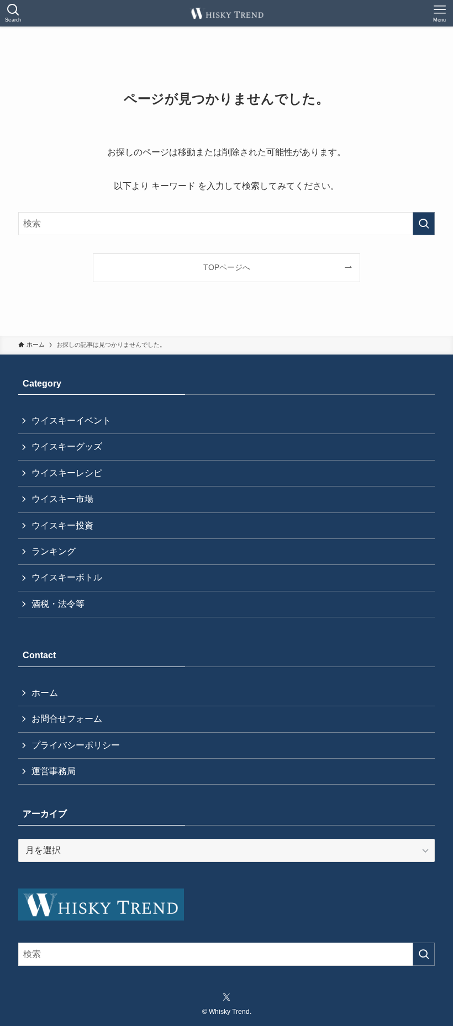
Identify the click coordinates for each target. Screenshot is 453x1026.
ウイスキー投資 (62, 525)
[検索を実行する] (424, 223)
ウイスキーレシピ (66, 473)
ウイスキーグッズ (66, 446)
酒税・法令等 (58, 604)
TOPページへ (226, 267)
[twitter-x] (226, 997)
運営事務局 (53, 771)
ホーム (44, 692)
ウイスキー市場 (62, 499)
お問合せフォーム (66, 718)
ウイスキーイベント (71, 420)
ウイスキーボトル (66, 577)
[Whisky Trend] (227, 13)
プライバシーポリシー (75, 745)
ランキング (53, 551)
